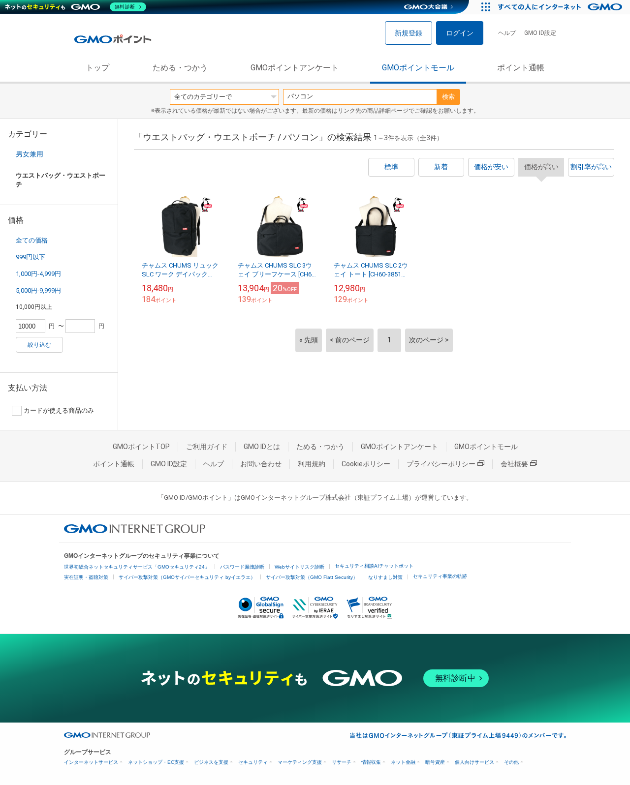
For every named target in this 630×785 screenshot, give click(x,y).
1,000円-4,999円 (38, 273)
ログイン (459, 33)
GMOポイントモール (418, 67)
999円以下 (30, 257)
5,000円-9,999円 (38, 290)
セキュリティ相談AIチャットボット (374, 566)
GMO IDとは (262, 447)
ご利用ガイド (206, 447)
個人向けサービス (474, 762)
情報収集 (371, 762)
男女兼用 (29, 154)
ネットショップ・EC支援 (156, 762)
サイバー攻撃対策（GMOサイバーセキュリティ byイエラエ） (187, 577)
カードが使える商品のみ (59, 410)
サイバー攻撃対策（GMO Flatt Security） (312, 577)
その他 (511, 762)
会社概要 (514, 464)
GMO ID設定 (540, 33)
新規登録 (408, 33)
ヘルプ (507, 33)
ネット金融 (403, 762)
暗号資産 (435, 762)
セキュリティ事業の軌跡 (440, 576)
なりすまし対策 (385, 577)
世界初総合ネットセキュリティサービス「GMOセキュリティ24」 (137, 567)
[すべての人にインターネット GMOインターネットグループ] (561, 7)
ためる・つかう (180, 67)
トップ (97, 67)
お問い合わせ (261, 464)
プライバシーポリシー (441, 464)
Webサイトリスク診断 (299, 567)
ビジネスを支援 (211, 762)
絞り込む (39, 344)
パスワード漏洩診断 (242, 567)
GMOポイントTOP (141, 447)
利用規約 (311, 464)
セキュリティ (253, 762)
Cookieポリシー (366, 464)
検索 (448, 96)
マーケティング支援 (300, 762)
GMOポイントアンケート (295, 67)
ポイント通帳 (520, 67)
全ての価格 (32, 240)
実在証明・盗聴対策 (86, 577)
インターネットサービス (91, 762)
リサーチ (341, 762)
